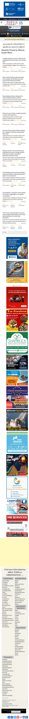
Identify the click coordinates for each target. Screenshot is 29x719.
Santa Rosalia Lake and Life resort (8, 621)
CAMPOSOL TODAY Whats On (9, 700)
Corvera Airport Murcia (7, 703)
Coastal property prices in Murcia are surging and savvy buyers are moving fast (14, 60)
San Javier (4, 617)
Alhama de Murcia (19, 584)
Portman (4, 613)
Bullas (16, 610)
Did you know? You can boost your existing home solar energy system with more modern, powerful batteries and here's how (13, 153)
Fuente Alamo (18, 590)
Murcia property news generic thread (10, 705)
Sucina (16, 655)
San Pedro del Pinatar (7, 618)
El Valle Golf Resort (19, 640)
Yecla (16, 625)
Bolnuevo (17, 585)
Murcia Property (14, 71)
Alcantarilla (18, 633)
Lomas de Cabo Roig (7, 695)
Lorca (16, 595)
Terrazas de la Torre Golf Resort (7, 624)
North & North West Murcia (20, 607)
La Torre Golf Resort (7, 595)
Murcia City (18, 650)
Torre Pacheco (5, 626)
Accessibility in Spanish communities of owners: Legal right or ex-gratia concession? (14, 194)
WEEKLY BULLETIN (22, 19)
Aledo (16, 582)
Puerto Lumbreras (19, 600)
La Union (4, 597)
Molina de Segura (19, 646)
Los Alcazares (5, 599)
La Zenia (4, 693)
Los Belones (5, 600)
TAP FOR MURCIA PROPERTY (14, 39)
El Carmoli (4, 584)
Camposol (13, 143)
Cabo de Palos (5, 581)
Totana (16, 604)
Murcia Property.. (6, 71)
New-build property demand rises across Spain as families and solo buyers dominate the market (13, 79)
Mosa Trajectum (19, 648)
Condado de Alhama (20, 589)
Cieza (16, 617)
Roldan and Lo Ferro (7, 615)
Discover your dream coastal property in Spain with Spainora (14, 114)
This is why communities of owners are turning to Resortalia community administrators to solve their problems (14, 215)
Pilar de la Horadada (7, 608)
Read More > (23, 67)
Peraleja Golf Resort (20, 651)
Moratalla (17, 622)
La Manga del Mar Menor (6, 591)
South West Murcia (20, 578)
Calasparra (17, 612)
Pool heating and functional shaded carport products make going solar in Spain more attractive (14, 174)
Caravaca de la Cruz (20, 613)
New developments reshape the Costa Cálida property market (13, 97)
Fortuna (17, 618)
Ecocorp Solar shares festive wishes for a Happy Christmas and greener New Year (14, 132)
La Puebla (4, 594)
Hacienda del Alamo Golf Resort (20, 593)
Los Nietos (5, 602)
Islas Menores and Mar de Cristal (8, 586)
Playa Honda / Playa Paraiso (7, 611)
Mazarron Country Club (6, 681)
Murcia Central (20, 628)
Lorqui (16, 645)
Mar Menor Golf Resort (6, 606)
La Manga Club (6, 589)
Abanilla (17, 630)
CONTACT (6, 19)
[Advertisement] (14, 552)
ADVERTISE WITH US (13, 19)
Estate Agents (21, 124)
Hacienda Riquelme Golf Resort (19, 642)
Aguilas (17, 581)
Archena (17, 635)
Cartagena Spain (5, 701)
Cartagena (5, 582)
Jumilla (16, 620)
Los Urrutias (5, 604)
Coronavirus (4, 702)
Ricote (16, 653)
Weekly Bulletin (5, 706)
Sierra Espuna (18, 602)
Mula (16, 623)
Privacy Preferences (16, 711)
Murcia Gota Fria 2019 (7, 704)
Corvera (17, 638)
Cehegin (17, 615)
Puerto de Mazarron (20, 599)
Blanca (16, 636)
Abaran (17, 631)
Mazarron (17, 597)
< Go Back (4, 232)
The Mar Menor (8, 578)
